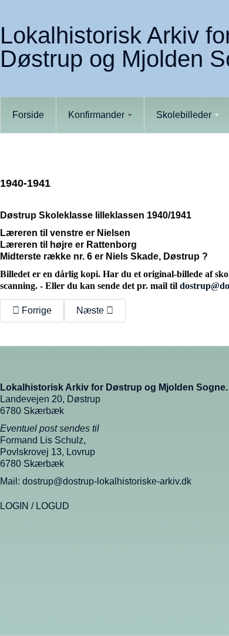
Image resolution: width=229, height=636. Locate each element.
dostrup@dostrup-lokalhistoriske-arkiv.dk (106, 481)
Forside (28, 115)
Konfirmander (96, 115)
